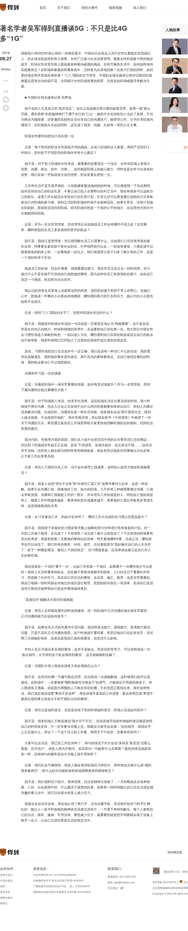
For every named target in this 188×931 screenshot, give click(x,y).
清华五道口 (6, 875)
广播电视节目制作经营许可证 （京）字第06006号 (61, 886)
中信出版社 (6, 880)
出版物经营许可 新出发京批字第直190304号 (58, 880)
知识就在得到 (14, 852)
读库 (2, 886)
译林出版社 (6, 897)
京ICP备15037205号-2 (165, 882)
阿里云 (4, 903)
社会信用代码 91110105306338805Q (54, 875)
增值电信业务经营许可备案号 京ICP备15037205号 (62, 892)
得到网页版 (174, 852)
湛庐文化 (5, 892)
